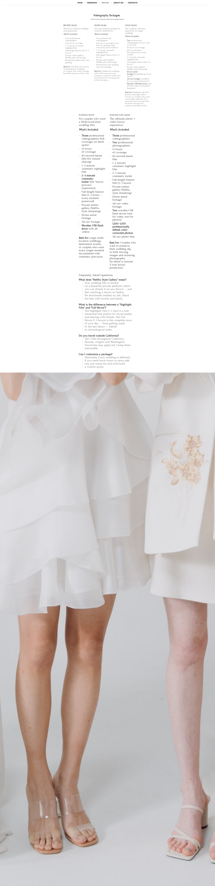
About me (118, 3)
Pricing (105, 3)
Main (80, 3)
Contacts (132, 3)
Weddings (92, 3)
